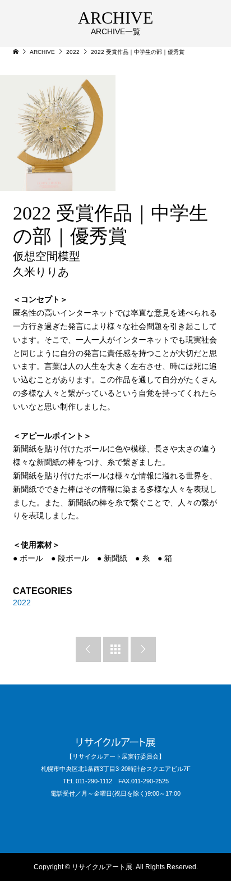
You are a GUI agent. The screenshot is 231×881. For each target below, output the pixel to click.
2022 (22, 602)
